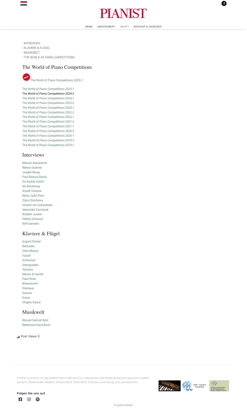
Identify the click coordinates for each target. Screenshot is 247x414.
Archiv (124, 26)
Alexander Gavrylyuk (35, 209)
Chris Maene (30, 251)
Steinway (28, 288)
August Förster (31, 241)
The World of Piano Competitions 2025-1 (48, 89)
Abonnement (106, 26)
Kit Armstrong (31, 186)
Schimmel (28, 260)
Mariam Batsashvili (34, 163)
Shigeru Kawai (31, 302)
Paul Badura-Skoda (34, 177)
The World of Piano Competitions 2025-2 (56, 80)
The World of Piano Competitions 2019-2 (48, 140)
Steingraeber (30, 265)
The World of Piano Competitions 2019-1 (48, 145)
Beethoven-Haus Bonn (36, 325)
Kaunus (27, 293)
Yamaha (27, 269)
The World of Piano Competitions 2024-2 (48, 93)
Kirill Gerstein (30, 223)
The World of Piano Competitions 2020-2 (48, 131)
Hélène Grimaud (32, 219)
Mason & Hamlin (33, 274)
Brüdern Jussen (32, 214)
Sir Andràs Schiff (33, 181)
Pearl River (29, 279)
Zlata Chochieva (32, 200)
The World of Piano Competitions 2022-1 (48, 117)
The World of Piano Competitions (43, 135)
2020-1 (69, 135)
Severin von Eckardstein (37, 205)
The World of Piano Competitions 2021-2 (48, 121)
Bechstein (28, 246)
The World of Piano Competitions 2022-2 (48, 112)
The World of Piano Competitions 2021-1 (48, 126)
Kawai (26, 297)
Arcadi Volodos (32, 191)
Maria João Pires (33, 195)
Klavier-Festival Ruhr (35, 320)
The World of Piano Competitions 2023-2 (48, 103)
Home (89, 26)
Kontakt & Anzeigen (148, 26)
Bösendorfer (30, 283)
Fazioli (26, 255)
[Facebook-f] (224, 3)
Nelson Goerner (32, 167)
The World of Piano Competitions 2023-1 (48, 107)
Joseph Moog (31, 172)
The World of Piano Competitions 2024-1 (48, 98)
